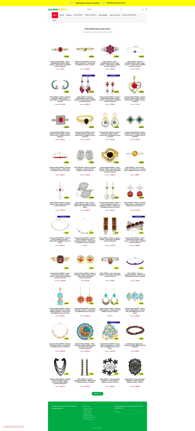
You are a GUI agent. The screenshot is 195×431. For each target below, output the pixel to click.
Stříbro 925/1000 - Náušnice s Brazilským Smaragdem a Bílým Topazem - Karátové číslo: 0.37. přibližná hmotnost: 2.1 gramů (60, 99)
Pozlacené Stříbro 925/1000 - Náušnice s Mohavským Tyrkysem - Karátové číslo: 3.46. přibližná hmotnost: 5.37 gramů (85, 310)
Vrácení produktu (87, 410)
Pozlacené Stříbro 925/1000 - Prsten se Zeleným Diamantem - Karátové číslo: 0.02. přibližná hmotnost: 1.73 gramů (85, 63)
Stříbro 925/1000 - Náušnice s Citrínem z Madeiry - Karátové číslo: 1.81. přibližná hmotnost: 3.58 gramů (110, 239)
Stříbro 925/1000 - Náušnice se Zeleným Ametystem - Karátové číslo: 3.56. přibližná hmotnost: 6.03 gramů (85, 169)
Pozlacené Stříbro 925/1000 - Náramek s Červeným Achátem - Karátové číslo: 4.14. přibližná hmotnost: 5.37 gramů (60, 169)
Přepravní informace (88, 408)
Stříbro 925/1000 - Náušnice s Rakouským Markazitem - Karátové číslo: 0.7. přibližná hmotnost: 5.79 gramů (85, 380)
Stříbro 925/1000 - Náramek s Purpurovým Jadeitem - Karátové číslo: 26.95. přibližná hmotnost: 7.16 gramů (135, 275)
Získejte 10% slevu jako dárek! (12, 426)
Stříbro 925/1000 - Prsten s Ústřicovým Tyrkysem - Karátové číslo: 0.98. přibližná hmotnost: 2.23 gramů (110, 275)
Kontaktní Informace (88, 419)
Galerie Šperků (99, 427)
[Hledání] (121, 9)
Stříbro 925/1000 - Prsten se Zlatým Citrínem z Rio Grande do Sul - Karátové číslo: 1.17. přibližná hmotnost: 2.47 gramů (135, 169)
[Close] (22, 426)
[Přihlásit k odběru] (140, 411)
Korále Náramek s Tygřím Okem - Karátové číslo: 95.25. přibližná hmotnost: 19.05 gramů (135, 345)
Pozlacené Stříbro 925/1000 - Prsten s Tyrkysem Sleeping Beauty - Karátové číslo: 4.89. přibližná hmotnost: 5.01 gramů (135, 311)
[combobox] (104, 9)
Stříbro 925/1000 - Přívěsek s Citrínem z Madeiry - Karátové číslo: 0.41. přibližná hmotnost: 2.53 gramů (60, 204)
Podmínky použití (87, 413)
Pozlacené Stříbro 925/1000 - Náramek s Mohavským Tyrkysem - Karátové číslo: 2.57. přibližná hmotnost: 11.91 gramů (60, 345)
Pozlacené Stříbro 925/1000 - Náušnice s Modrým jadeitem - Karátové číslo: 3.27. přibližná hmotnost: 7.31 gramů (110, 310)
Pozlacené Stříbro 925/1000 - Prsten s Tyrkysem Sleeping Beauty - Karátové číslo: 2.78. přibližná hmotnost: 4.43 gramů (110, 346)
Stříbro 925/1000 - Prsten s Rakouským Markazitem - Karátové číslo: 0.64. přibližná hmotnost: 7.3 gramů (135, 380)
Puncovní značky (87, 412)
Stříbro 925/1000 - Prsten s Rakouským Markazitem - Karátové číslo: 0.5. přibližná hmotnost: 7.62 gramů (110, 380)
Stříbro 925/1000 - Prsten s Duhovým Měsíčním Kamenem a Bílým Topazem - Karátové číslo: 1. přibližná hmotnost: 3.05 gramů (85, 205)
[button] (78, 15)
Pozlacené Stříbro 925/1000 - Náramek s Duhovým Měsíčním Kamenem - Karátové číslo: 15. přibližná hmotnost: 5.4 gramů (60, 240)
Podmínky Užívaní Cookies (89, 417)
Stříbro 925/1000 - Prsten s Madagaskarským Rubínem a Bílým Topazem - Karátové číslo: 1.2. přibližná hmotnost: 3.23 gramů (110, 64)
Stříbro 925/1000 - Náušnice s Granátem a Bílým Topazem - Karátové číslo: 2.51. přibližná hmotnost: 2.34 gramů (135, 204)
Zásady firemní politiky (88, 415)
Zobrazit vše (97, 393)
